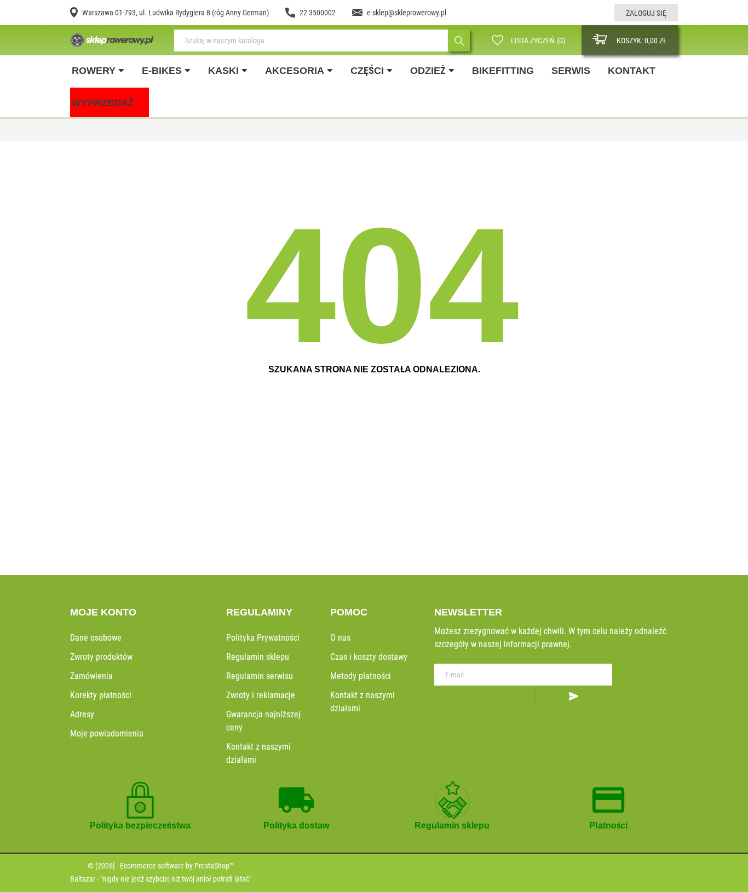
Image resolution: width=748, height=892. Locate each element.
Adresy (82, 714)
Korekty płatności (100, 695)
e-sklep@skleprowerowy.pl (406, 12)
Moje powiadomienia (106, 733)
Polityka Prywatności (263, 637)
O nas (340, 637)
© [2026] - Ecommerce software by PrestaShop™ (161, 865)
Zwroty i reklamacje (260, 695)
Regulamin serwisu (259, 676)
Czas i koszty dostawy (368, 657)
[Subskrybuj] (574, 697)
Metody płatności (360, 676)
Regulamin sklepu (257, 657)
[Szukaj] (459, 40)
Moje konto (103, 612)
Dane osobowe (96, 637)
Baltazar (82, 878)
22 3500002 (318, 12)
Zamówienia (91, 676)
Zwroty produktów (101, 657)
